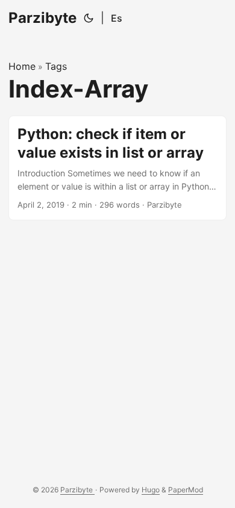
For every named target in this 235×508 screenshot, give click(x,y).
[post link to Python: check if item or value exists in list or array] (117, 168)
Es (116, 18)
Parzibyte (42, 17)
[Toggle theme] (88, 18)
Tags (56, 66)
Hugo (151, 489)
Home (22, 66)
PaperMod (185, 489)
